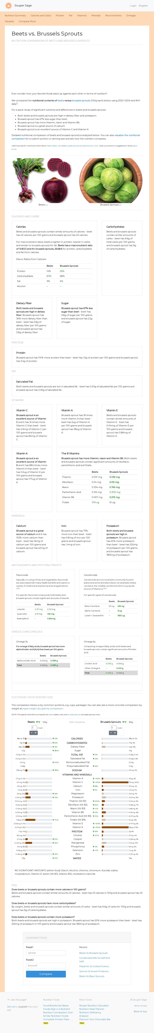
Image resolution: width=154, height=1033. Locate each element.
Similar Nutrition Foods (55, 1016)
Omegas (131, 15)
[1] (17, 103)
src (46, 205)
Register (143, 5)
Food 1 (29, 947)
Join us (11, 1006)
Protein (60, 15)
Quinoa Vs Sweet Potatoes (93, 971)
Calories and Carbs (41, 15)
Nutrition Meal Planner (91, 1009)
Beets (41, 204)
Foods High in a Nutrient (56, 1009)
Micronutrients (113, 15)
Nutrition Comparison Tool (58, 1012)
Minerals (95, 15)
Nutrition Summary (15, 15)
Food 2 (30, 959)
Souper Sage (23, 5)
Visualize (9, 21)
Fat (70, 15)
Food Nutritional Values (56, 1005)
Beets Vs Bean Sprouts (91, 976)
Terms (136, 1006)
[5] (106, 588)
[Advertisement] (77, 70)
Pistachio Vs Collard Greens (94, 966)
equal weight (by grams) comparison (43, 708)
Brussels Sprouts (109, 204)
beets (61, 100)
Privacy (144, 1006)
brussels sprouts (81, 100)
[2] (17, 588)
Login (133, 5)
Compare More (27, 21)
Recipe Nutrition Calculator (94, 1005)
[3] (19, 588)
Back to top (140, 1011)
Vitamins (82, 15)
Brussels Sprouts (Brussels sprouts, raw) (82, 146)
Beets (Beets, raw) (54, 146)
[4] (104, 588)
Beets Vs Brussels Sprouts (93, 953)
